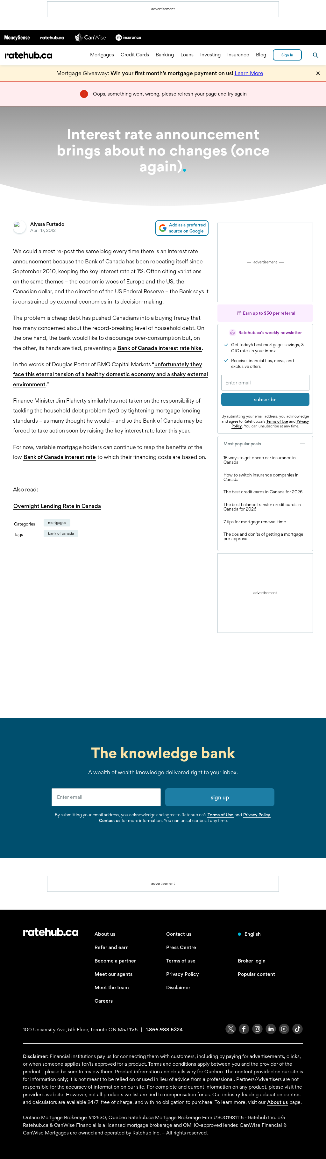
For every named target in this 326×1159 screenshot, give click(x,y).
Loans (187, 55)
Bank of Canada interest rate (60, 457)
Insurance (238, 55)
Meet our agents (113, 974)
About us (105, 934)
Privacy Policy (256, 814)
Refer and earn (112, 947)
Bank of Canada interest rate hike (159, 348)
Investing (210, 55)
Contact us (109, 820)
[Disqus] (111, 627)
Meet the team (112, 987)
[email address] (106, 797)
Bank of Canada (61, 533)
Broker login (252, 961)
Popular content (256, 974)
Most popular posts (242, 443)
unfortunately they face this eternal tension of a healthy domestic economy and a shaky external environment (110, 374)
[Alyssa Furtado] (19, 228)
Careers (104, 1001)
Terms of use (180, 961)
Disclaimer (178, 987)
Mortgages (102, 55)
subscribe (265, 400)
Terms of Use (277, 421)
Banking (165, 55)
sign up (220, 797)
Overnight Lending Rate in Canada (57, 506)
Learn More (249, 73)
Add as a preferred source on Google (187, 227)
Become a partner (115, 961)
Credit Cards (135, 55)
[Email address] (265, 382)
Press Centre (181, 947)
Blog (261, 55)
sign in (287, 55)
